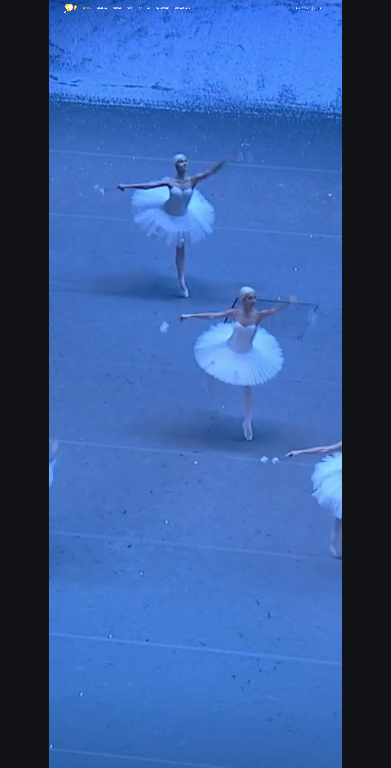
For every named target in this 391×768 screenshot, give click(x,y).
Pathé (86, 8)
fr (315, 8)
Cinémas (117, 8)
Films (129, 8)
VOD (149, 8)
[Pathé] (70, 5)
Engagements (162, 8)
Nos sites (301, 8)
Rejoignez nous (182, 8)
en (319, 8)
